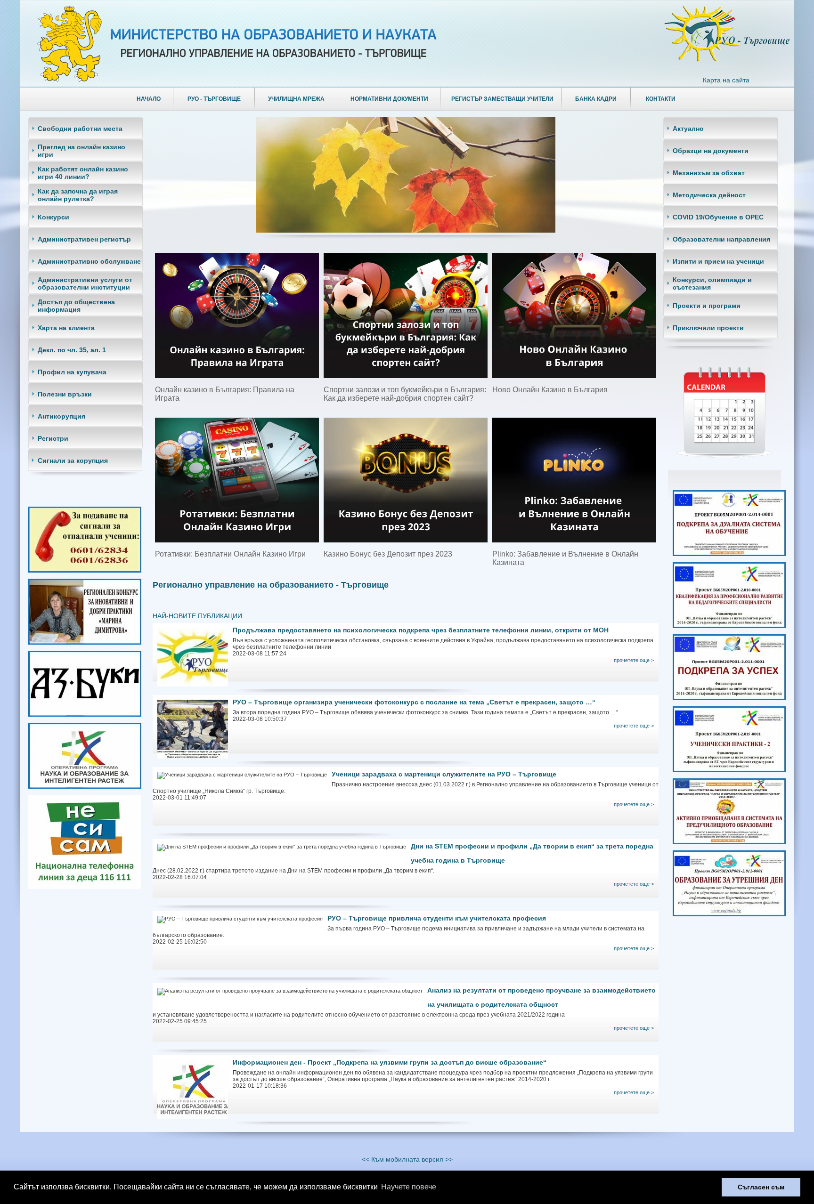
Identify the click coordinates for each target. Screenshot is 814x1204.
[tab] (88, 128)
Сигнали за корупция (73, 460)
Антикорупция (61, 416)
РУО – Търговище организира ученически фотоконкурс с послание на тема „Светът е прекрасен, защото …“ (414, 702)
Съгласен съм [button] (761, 1187)
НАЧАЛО (149, 99)
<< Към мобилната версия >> (407, 1159)
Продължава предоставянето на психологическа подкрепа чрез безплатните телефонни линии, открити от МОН (421, 630)
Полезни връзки (65, 394)
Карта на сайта (726, 80)
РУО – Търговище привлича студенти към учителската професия (436, 918)
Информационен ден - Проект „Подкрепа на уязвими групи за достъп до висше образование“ (389, 1062)
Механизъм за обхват (709, 173)
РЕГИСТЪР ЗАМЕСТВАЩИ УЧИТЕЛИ (502, 99)
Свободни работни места (80, 128)
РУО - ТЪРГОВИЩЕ (214, 99)
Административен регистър (84, 239)
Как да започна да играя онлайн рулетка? (78, 194)
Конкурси (53, 217)
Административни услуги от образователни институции (85, 283)
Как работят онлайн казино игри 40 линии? (83, 172)
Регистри (53, 438)
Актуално (688, 128)
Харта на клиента (66, 327)
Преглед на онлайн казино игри (81, 150)
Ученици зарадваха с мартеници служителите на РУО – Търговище (444, 774)
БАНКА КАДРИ (596, 99)
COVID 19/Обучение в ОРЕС (718, 217)
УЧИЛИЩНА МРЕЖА (296, 99)
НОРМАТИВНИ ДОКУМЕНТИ (389, 99)
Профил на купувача (72, 372)
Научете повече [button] (408, 1187)
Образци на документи (711, 150)
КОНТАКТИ (661, 99)
